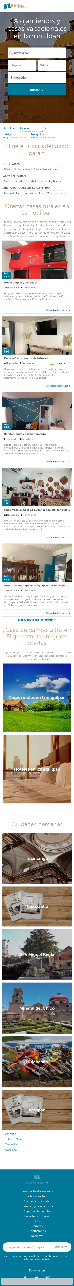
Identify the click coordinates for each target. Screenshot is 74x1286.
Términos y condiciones (37, 1206)
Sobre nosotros (37, 1196)
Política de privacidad (37, 1201)
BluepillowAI (37, 1236)
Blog (37, 1221)
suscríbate (61, 1247)
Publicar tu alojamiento (37, 1191)
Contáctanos (37, 1231)
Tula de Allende (15, 1139)
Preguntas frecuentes (37, 1211)
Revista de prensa (37, 1216)
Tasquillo (11, 1144)
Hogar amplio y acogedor (20, 282)
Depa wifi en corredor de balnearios (27, 358)
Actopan (10, 1134)
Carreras (37, 1226)
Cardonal (11, 1150)
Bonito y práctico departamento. (25, 434)
